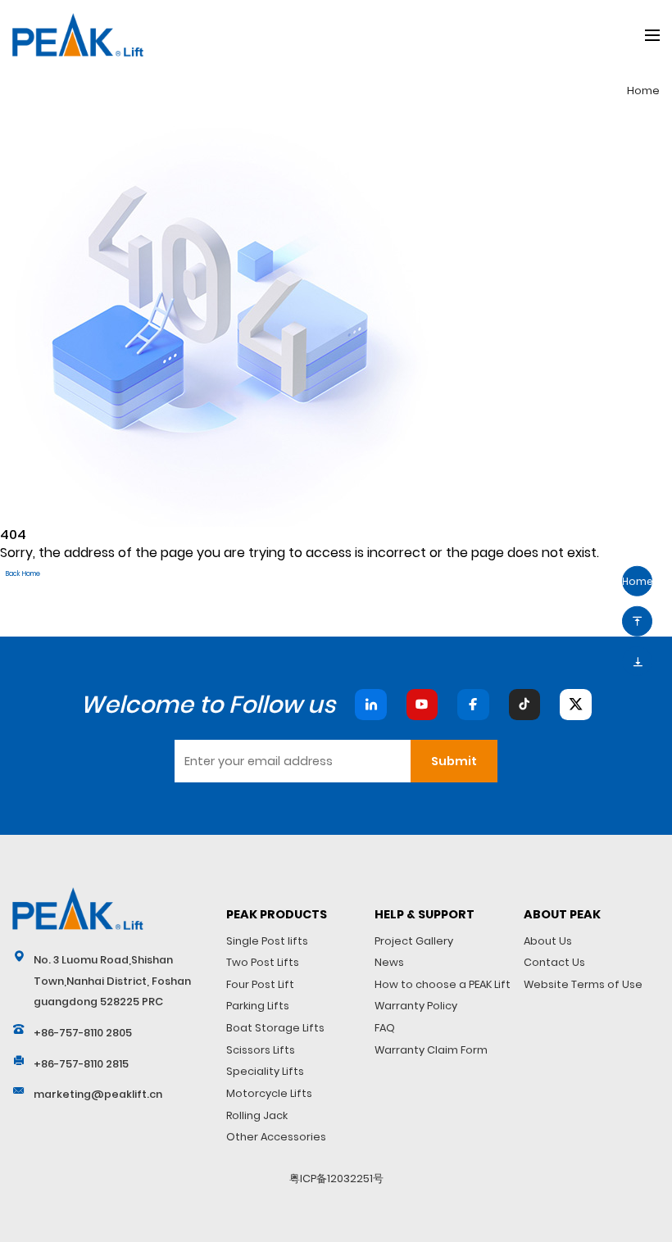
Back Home (23, 573)
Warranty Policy (416, 1006)
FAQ (385, 1028)
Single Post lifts (267, 941)
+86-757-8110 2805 (83, 1033)
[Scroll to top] (637, 621)
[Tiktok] (524, 704)
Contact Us (554, 962)
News (389, 962)
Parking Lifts (257, 1006)
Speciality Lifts (265, 1071)
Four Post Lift (260, 984)
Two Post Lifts (262, 962)
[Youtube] (422, 704)
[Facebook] (472, 704)
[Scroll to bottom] (637, 661)
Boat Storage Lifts (275, 1028)
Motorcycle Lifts (269, 1093)
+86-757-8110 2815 (81, 1064)
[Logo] (77, 908)
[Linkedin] (370, 704)
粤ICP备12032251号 (336, 1178)
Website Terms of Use (583, 984)
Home (643, 90)
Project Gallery (414, 941)
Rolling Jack (257, 1115)
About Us (548, 941)
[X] (575, 704)
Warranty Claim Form (431, 1050)
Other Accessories (276, 1137)
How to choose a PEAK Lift (443, 984)
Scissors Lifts (260, 1050)
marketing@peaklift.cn (98, 1094)
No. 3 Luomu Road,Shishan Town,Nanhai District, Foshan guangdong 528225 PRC (112, 981)
